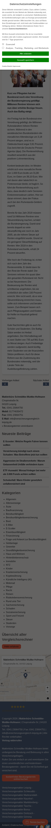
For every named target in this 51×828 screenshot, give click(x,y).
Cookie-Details (7, 66)
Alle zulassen (25, 53)
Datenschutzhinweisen (18, 29)
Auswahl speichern (25, 60)
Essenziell (10, 44)
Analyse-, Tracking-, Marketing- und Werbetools (27, 48)
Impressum (16, 66)
